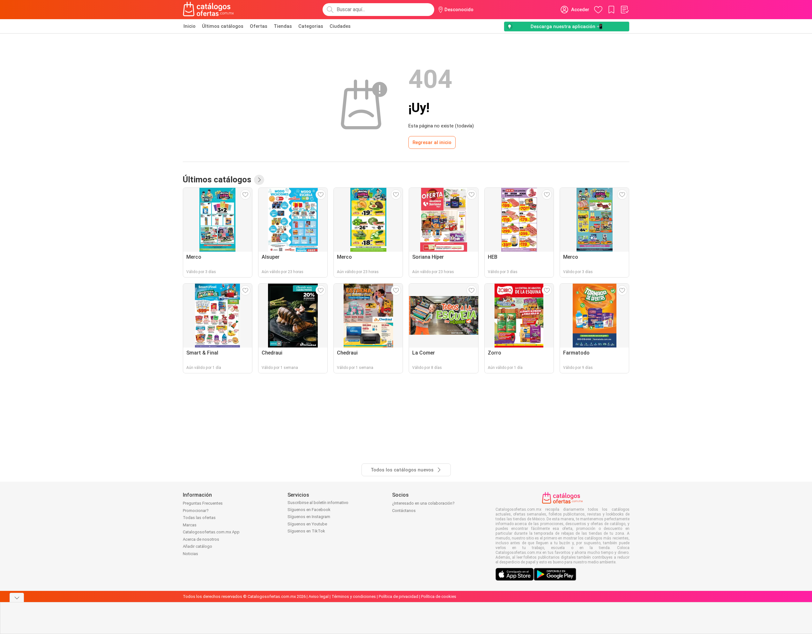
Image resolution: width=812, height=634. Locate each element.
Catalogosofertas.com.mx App (211, 532)
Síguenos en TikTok (306, 531)
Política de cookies (438, 596)
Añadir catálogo (197, 546)
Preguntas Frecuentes (203, 503)
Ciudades (340, 26)
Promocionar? (196, 510)
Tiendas (283, 26)
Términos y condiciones (354, 596)
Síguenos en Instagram (308, 516)
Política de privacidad (398, 596)
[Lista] (624, 9)
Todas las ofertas (199, 517)
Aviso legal (319, 596)
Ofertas (258, 26)
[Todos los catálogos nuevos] (259, 180)
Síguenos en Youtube (307, 524)
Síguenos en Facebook (309, 509)
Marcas (190, 525)
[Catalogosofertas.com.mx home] (208, 10)
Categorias (310, 26)
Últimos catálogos (222, 26)
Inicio (189, 26)
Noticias (190, 553)
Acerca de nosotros (201, 539)
